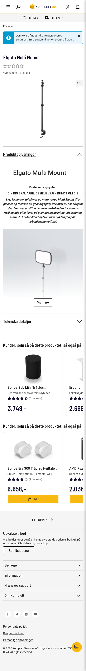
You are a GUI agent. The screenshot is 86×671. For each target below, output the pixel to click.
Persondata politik (15, 626)
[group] (43, 109)
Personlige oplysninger (18, 640)
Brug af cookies (13, 633)
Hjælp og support (17, 586)
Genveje (10, 565)
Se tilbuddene (19, 551)
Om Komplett (14, 596)
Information (13, 575)
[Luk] (78, 36)
